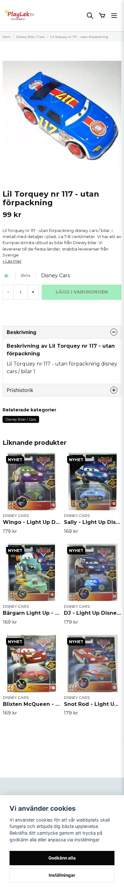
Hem (6, 37)
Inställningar (62, 875)
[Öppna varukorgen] (102, 15)
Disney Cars (55, 275)
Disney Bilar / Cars (30, 37)
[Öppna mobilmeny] (114, 15)
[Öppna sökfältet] (90, 15)
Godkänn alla (62, 857)
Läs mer (13, 261)
